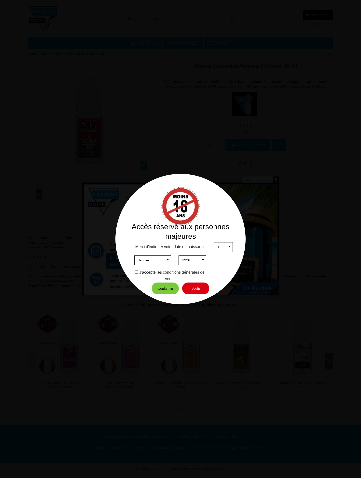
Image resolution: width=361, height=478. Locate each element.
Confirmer (165, 288)
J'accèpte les (150, 272)
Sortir (196, 288)
